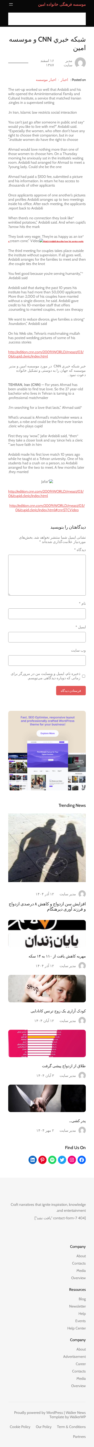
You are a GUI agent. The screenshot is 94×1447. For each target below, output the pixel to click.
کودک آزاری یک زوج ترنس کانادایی (58, 1011)
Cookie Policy (20, 1427)
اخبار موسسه (46, 80)
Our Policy (44, 1427)
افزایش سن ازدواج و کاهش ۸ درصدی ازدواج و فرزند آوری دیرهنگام (47, 906)
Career (81, 1364)
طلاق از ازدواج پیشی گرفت (64, 1066)
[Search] (13, 18)
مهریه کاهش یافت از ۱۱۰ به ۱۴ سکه (57, 956)
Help (82, 1313)
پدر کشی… (77, 1120)
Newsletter (77, 1306)
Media (81, 1270)
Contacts (79, 1263)
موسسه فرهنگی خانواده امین (62, 4)
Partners (79, 1436)
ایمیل (81, 627)
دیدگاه (80, 550)
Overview (78, 1278)
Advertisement (74, 1356)
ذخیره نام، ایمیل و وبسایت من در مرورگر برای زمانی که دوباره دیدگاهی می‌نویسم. (45, 675)
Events (80, 1321)
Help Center (76, 1328)
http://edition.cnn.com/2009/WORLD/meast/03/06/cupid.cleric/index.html (46, 354)
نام (82, 603)
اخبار (64, 80)
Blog (82, 1299)
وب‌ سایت (78, 650)
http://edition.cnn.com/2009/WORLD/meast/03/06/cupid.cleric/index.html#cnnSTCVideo (47, 507)
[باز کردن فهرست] (11, 4)
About (81, 1256)
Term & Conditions (71, 1427)
